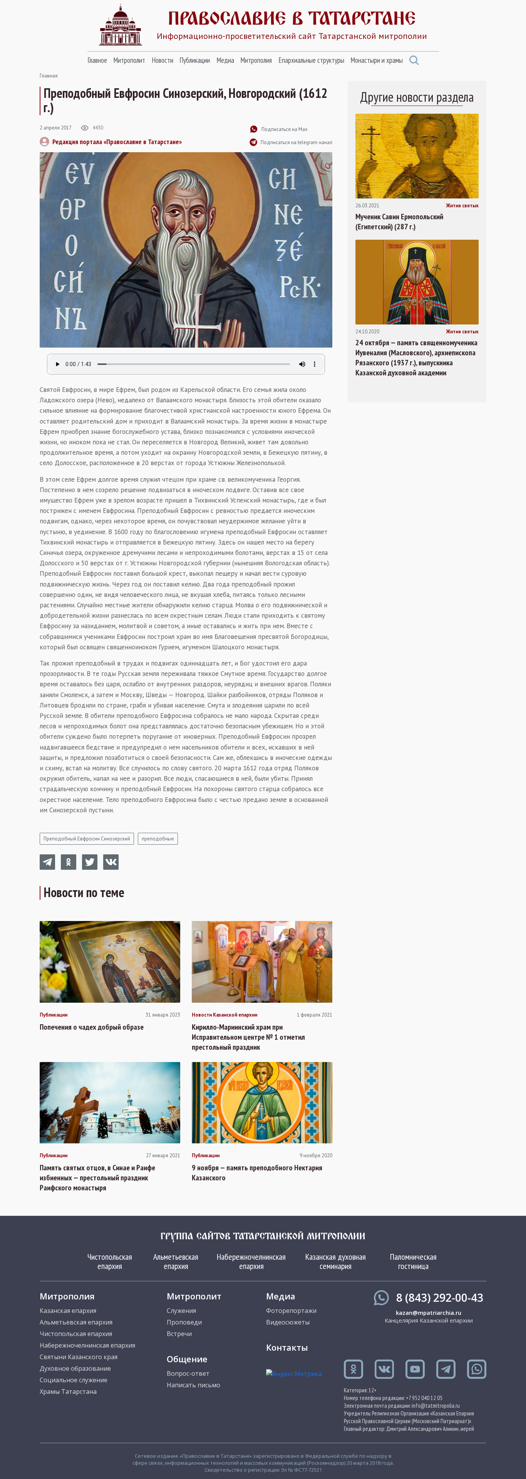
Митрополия (256, 60)
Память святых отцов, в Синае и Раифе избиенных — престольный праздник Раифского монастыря (97, 1178)
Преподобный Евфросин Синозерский (87, 838)
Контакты (287, 1347)
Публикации (194, 60)
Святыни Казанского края (78, 1357)
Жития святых (462, 205)
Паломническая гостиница (413, 1261)
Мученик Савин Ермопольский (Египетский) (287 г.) (399, 222)
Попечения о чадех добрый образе (92, 1027)
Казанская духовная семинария (335, 1261)
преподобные (158, 838)
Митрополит (129, 60)
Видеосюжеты (288, 1322)
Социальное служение (73, 1380)
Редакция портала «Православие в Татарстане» (117, 141)
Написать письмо (193, 1385)
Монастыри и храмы (376, 60)
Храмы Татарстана (68, 1391)
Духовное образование (75, 1368)
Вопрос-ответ (188, 1373)
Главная (49, 75)
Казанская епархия (68, 1310)
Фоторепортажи (291, 1310)
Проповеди (184, 1322)
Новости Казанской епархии (224, 1015)
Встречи (179, 1334)
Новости (162, 60)
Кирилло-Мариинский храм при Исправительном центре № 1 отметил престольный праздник (248, 1037)
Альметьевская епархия (175, 1261)
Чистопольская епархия (109, 1261)
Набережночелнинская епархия (251, 1261)
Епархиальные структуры (311, 60)
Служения (181, 1310)
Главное (97, 60)
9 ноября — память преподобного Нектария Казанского (257, 1173)
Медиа (225, 60)
